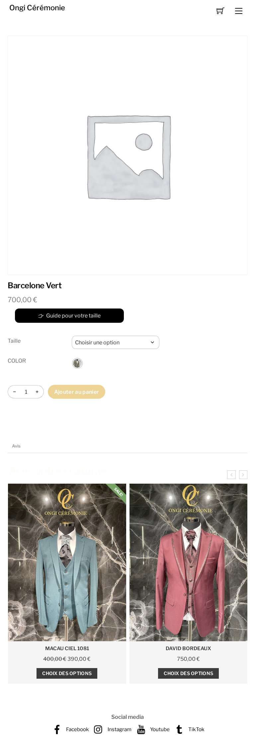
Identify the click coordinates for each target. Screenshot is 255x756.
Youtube (159, 729)
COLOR (17, 361)
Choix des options (67, 673)
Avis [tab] (16, 446)
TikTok (196, 729)
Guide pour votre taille (73, 315)
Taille (14, 341)
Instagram (119, 729)
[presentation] (231, 474)
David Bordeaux (188, 649)
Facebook (77, 729)
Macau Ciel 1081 (67, 649)
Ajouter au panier (76, 392)
